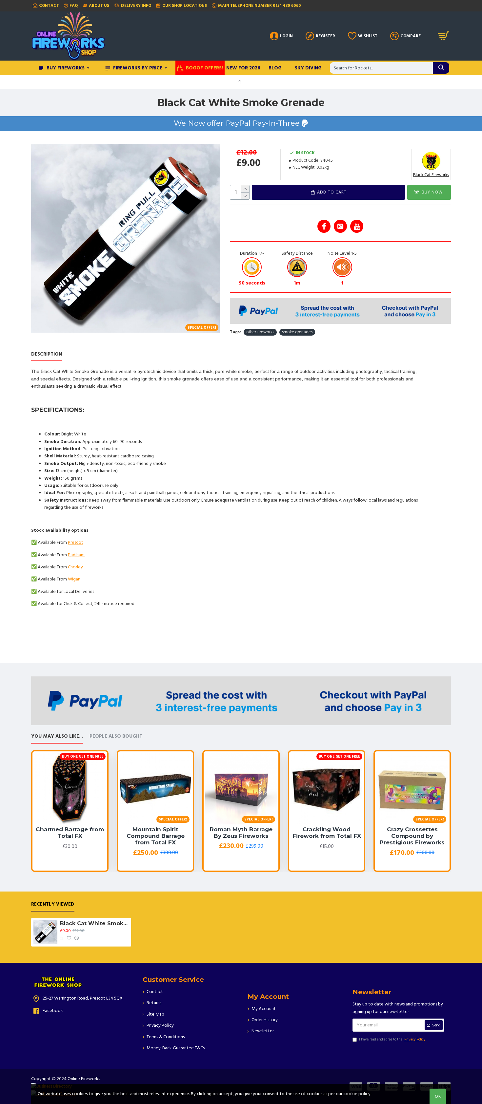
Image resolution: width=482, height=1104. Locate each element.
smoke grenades (297, 332)
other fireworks (260, 332)
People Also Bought (116, 736)
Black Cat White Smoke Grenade (94, 923)
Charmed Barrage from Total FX (70, 832)
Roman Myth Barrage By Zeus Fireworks (241, 832)
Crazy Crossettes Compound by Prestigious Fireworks (412, 836)
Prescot (75, 542)
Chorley (75, 567)
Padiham (76, 555)
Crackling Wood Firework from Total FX (326, 832)
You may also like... (57, 736)
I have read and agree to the (392, 1039)
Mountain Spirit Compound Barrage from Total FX (156, 836)
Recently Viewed (52, 904)
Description (46, 354)
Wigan (74, 579)
